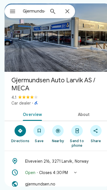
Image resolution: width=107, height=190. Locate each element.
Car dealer (21, 103)
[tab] (31, 114)
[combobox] (34, 11)
